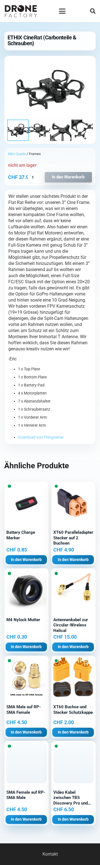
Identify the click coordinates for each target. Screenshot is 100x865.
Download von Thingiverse (40, 437)
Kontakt (50, 854)
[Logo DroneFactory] (21, 11)
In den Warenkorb (68, 176)
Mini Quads (17, 154)
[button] (62, 11)
